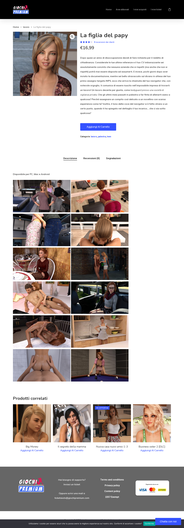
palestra (102, 136)
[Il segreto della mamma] (72, 423)
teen (109, 136)
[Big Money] (32, 423)
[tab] (70, 158)
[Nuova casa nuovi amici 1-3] (112, 423)
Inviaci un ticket (72, 484)
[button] (72, 36)
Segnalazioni (113, 158)
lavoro (26, 27)
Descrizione (70, 158)
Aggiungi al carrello (98, 126)
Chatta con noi (168, 521)
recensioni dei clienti (104, 42)
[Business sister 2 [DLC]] (152, 423)
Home (16, 27)
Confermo (149, 523)
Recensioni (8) (91, 158)
